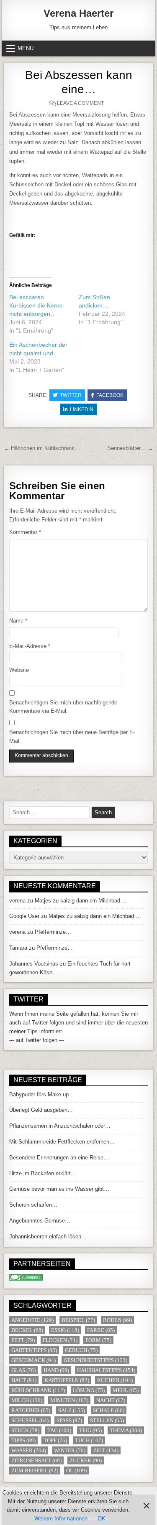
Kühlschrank (38, 1390)
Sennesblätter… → (130, 448)
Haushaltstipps (106, 1370)
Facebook (110, 395)
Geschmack (33, 1360)
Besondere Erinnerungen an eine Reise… (59, 1157)
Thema (126, 1430)
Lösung (89, 1390)
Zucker (85, 1460)
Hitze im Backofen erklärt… (42, 1173)
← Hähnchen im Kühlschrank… (42, 448)
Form (98, 1340)
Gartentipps (34, 1350)
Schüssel (30, 1420)
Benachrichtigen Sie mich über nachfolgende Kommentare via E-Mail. (63, 706)
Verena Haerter (78, 13)
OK (102, 1518)
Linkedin (81, 409)
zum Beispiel (34, 1470)
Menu (25, 48)
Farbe (101, 1330)
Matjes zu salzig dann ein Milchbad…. (81, 900)
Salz (71, 1410)
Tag (59, 1430)
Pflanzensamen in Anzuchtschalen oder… (60, 1126)
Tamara (18, 948)
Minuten (69, 1400)
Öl (76, 1470)
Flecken (60, 1340)
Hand (56, 1370)
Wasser (28, 1450)
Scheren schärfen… (33, 1205)
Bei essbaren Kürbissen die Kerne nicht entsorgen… (36, 305)
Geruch (81, 1350)
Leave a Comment (80, 103)
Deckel (27, 1330)
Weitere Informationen (61, 1518)
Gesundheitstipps (95, 1360)
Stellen (107, 1420)
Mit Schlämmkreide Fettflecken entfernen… (62, 1142)
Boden (117, 1320)
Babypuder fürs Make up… (41, 1094)
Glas (23, 1370)
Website (19, 670)
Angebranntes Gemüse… (39, 1220)
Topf (55, 1440)
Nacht (110, 1400)
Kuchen (115, 1380)
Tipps (23, 1440)
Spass (69, 1420)
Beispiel (78, 1320)
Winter (69, 1450)
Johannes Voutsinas (33, 964)
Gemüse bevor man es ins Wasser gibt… (59, 1189)
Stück (25, 1430)
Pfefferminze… (53, 932)
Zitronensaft (36, 1460)
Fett (23, 1340)
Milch (26, 1400)
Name (18, 621)
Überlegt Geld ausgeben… (41, 1110)
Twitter (71, 395)
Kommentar (25, 532)
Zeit (105, 1450)
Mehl (126, 1390)
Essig (65, 1330)
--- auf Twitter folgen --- (36, 1040)
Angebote (32, 1320)
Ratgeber (30, 1410)
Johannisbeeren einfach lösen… (48, 1236)
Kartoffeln (66, 1380)
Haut (23, 1380)
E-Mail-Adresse (29, 646)
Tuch (89, 1440)
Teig (90, 1430)
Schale (108, 1410)
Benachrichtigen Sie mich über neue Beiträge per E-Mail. (72, 736)
